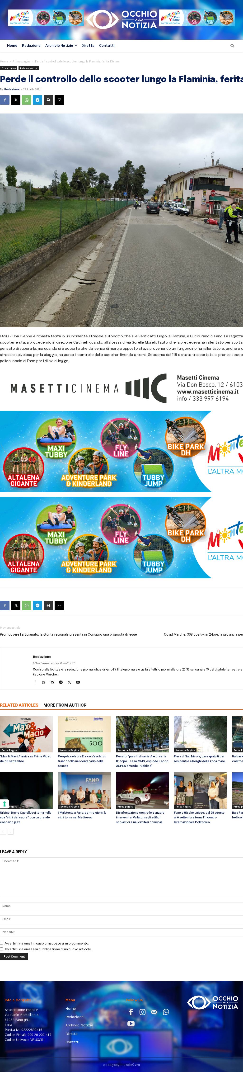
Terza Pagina (9, 750)
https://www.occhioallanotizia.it (54, 663)
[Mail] (54, 683)
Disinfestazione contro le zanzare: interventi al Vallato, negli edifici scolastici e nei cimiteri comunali (140, 817)
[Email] (59, 100)
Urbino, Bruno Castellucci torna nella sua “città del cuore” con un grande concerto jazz (25, 817)
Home (4, 61)
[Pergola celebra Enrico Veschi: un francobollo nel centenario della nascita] (84, 734)
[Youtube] (80, 683)
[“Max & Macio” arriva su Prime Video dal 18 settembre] (26, 734)
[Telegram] (37, 100)
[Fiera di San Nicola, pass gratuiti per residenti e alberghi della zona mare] (200, 734)
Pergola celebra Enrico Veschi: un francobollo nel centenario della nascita (82, 761)
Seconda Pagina (69, 750)
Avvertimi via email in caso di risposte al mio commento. (47, 943)
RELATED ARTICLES (19, 705)
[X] (15, 100)
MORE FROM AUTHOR (64, 705)
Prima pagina (22, 61)
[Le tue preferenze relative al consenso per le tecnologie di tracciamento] (4, 803)
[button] (232, 46)
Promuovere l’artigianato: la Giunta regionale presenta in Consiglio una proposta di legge (68, 634)
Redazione (11, 89)
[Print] (48, 100)
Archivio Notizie (28, 68)
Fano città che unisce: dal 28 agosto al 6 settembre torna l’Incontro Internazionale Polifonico (199, 817)
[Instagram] (45, 683)
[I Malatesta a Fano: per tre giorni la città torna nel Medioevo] (84, 790)
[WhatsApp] (26, 100)
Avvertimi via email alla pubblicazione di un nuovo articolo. (48, 949)
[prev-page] (3, 832)
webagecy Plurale (121, 1065)
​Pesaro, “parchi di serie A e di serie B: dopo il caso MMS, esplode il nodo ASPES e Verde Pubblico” (142, 761)
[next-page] (11, 832)
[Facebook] (4, 100)
